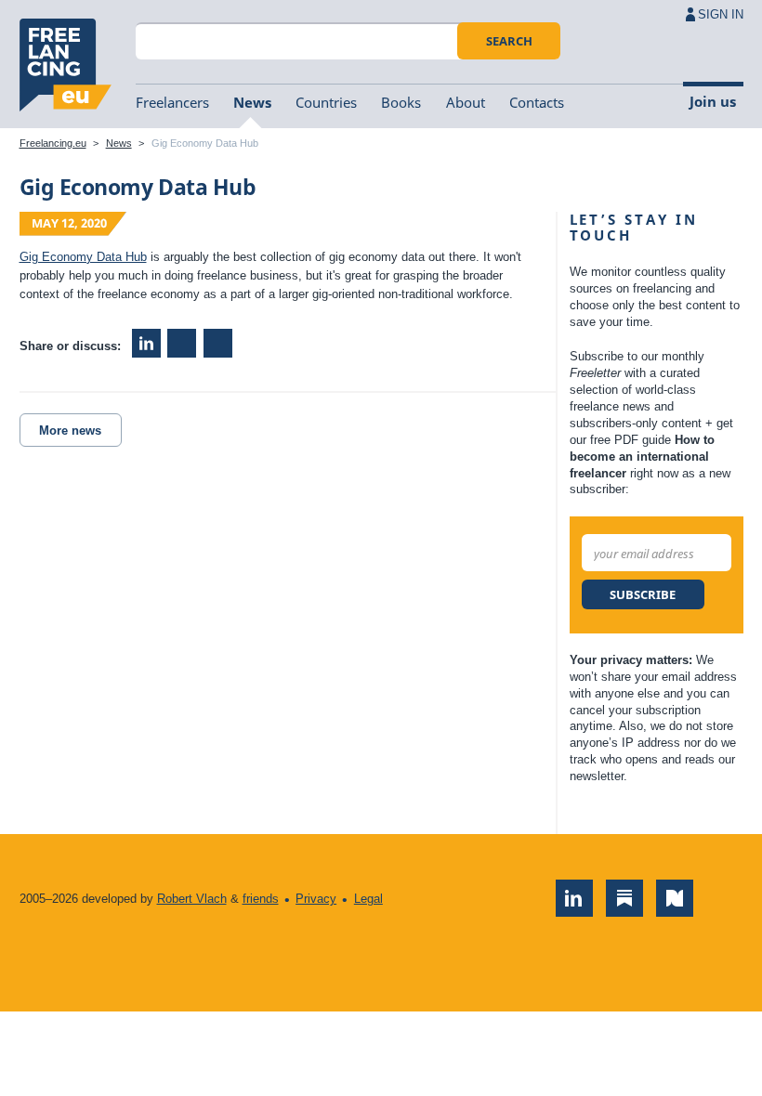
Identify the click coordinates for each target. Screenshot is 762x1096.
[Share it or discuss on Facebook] (181, 343)
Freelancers (172, 102)
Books (401, 102)
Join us (713, 101)
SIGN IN (720, 14)
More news (70, 430)
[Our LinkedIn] (574, 898)
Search (509, 41)
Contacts (536, 102)
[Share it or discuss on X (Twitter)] (218, 343)
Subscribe (643, 594)
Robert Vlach (192, 899)
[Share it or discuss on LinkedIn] (146, 343)
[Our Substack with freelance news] (624, 898)
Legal (368, 899)
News (252, 102)
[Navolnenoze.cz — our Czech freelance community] (674, 898)
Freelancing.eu (66, 65)
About (465, 102)
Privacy (316, 899)
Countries (326, 102)
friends (261, 899)
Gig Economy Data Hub (83, 257)
